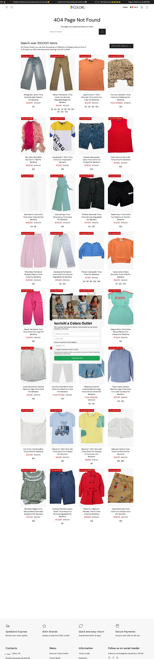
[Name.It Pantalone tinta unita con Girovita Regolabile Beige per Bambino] (62, 73)
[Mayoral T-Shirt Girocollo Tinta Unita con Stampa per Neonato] (62, 428)
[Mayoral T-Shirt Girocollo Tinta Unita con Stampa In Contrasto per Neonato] (91, 428)
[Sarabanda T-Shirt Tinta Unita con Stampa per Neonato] (62, 136)
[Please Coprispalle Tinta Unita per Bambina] (91, 250)
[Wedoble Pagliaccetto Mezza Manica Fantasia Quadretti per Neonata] (33, 487)
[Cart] (147, 7)
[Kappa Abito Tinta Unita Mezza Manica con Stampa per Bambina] (120, 308)
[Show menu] (7, 7)
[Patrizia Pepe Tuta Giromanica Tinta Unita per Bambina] (62, 193)
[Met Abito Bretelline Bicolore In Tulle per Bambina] (33, 136)
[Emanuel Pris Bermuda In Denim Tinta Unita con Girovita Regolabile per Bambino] (62, 487)
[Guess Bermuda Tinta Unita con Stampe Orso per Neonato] (120, 487)
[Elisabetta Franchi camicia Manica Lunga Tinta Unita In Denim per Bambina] (91, 365)
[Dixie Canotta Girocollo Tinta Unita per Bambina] (120, 136)
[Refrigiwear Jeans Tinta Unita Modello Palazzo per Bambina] (33, 73)
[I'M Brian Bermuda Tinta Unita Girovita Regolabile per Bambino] (91, 193)
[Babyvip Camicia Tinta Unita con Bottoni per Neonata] (120, 428)
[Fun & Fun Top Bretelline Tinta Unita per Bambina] (33, 428)
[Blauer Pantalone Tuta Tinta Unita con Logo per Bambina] (33, 308)
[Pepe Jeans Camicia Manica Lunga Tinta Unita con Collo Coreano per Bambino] (120, 365)
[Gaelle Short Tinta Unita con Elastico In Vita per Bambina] (120, 193)
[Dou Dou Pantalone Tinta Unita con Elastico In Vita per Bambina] (62, 365)
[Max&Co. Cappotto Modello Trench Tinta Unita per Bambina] (91, 487)
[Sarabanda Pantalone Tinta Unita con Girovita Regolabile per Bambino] (62, 250)
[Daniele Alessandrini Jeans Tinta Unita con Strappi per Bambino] (91, 136)
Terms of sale (84, 653)
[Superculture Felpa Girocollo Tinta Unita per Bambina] (120, 250)
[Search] (102, 32)
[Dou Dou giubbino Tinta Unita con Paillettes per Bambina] (120, 73)
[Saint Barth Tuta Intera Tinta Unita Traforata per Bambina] (33, 193)
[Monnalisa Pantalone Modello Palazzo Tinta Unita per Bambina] (33, 250)
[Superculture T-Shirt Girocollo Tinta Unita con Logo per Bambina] (91, 73)
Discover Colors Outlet (58, 653)
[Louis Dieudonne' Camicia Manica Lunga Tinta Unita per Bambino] (33, 365)
